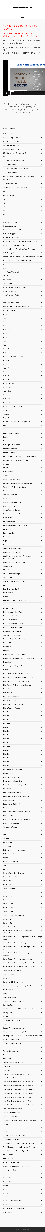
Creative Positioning (11, 495)
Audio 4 (6, 360)
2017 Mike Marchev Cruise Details (15, 168)
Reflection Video (9, 854)
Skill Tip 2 (6, 1024)
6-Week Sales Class (10, 222)
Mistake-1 (7, 712)
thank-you (7, 1059)
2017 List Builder (9, 165)
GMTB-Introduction (10, 570)
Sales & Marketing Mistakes (13, 873)
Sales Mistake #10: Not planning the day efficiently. (18, 932)
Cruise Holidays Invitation (13, 502)
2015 (5, 157)
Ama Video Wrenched (11, 272)
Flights (5, 541)
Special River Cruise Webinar (14, 1028)
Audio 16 (6, 337)
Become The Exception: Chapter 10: (16, 422)
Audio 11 (6, 318)
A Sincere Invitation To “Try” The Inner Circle (20, 241)
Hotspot (6, 597)
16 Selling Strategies (11, 149)
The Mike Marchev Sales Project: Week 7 (18, 1097)
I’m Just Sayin (8, 608)
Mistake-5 (7, 750)
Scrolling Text (8, 1005)
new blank (7, 789)
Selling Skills (8, 1013)
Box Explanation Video (11, 445)
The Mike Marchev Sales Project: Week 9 (18, 1105)
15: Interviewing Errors (11, 145)
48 (4, 211)
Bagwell (6, 418)
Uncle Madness (9, 1155)
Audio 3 (6, 353)
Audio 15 (6, 333)
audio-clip (7, 410)
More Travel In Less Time (12, 781)
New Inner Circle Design (12, 792)
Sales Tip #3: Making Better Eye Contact (18, 986)
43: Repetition (8, 195)
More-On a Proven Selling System (15, 785)
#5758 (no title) (9, 134)
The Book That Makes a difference (16, 1074)
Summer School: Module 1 (12, 1043)
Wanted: (6, 1197)
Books (5, 437)
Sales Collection (9, 888)
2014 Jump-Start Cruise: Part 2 (14, 153)
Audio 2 (6, 349)
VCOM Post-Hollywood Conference (16, 1166)
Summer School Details (11, 1040)
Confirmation (8, 491)
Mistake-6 (7, 754)
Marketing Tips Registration (13, 666)
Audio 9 (6, 379)
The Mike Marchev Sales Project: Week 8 (18, 1101)
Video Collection (9, 1178)
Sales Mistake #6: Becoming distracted (17, 959)
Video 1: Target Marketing (12, 138)
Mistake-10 (7, 716)
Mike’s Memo (8, 689)
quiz (4, 831)
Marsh (5, 670)
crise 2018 (7, 498)
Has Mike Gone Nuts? (11, 589)
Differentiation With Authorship (15, 525)
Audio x (6, 395)
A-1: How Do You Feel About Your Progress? (19, 249)
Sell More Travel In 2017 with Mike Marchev (19, 1009)
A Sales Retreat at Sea (11, 237)
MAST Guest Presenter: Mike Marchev (17, 673)
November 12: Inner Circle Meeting (16, 796)
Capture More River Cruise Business (16, 460)
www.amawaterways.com (15, 109)
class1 (5, 475)
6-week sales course (11, 226)
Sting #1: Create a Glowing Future (15, 1032)
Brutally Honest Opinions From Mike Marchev (20, 456)
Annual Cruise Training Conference (16, 307)
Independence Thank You (12, 612)
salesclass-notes (9, 997)
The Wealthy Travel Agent (13, 1109)
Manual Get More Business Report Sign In (18, 658)
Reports (6, 858)
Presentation (8, 815)
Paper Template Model (11, 804)
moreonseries (22, 7)
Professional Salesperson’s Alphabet (17, 819)
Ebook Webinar (8, 537)
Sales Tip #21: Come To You (13, 982)
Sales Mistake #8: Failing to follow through (19, 967)
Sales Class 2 (8, 885)
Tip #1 (5, 1124)
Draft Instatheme (9, 533)
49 (4, 214)
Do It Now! (7, 529)
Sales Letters (8, 923)
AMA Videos (7, 276)
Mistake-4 (7, 746)
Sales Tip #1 (7, 978)
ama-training (8, 284)
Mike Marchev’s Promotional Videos (16, 681)
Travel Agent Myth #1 (11, 1139)
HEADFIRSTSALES (10, 593)
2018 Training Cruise (10, 180)
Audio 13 (6, 326)
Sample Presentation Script (13, 1001)
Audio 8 (6, 376)
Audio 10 (6, 314)
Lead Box (6, 650)
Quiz (5, 835)
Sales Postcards (9, 974)
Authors (6, 414)
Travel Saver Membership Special (15, 1151)
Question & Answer (10, 827)
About (5, 264)
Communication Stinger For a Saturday (17, 483)
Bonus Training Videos (11, 433)
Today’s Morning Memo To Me (14, 1135)
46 (4, 203)
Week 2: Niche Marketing (12, 1201)
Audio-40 (6, 403)
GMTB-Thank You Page (11, 574)
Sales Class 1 (8, 881)
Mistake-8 (7, 762)
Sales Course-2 (8, 896)
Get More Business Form (12, 548)
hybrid (5, 604)
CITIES (5, 468)
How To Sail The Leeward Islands (15, 601)
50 (4, 218)
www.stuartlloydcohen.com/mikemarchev (21, 52)
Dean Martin (7, 518)
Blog (5, 426)
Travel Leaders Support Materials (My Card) (19, 1147)
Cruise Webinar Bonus (11, 510)
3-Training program (10, 184)
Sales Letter (8, 919)
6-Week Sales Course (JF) (12, 230)
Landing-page (8, 647)
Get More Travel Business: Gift (14, 562)
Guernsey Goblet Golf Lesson (14, 581)
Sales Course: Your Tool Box (13, 915)
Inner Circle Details (10, 616)
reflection (7, 846)
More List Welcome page (12, 777)
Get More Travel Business (12, 552)
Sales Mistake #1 (9, 927)
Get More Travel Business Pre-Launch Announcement (17, 557)
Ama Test (6, 268)
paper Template (9, 800)
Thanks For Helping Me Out (13, 1063)
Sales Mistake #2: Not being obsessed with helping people (22, 938)
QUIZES (6, 838)
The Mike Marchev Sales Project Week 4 (18, 1082)
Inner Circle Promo (10, 620)
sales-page (7, 993)
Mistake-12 (7, 723)
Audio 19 (6, 345)
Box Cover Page (9, 441)
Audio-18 (6, 399)
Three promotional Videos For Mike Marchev (19, 1120)
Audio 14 (6, 330)
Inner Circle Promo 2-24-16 (13, 624)
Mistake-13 (7, 727)
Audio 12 (6, 322)
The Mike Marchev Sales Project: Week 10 (18, 1089)
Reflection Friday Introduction (14, 850)
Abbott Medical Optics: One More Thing (18, 261)
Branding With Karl (10, 449)
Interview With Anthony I (12, 631)
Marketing (7, 662)
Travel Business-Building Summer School (18, 1143)
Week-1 (6, 1205)
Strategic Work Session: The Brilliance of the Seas (22, 1036)
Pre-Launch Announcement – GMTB (16, 812)
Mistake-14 (7, 731)
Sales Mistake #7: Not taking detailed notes (19, 963)
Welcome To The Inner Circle (14, 1208)
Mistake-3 (7, 743)
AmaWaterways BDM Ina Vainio (14, 287)
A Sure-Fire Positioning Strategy (15, 245)
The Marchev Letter (10, 1078)
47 (4, 207)
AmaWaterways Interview (12, 291)
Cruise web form (9, 506)
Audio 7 (6, 372)
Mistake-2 (7, 739)
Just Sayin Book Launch (12, 635)
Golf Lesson (7, 578)
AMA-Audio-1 (8, 280)
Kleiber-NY (7, 643)
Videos (5, 1189)
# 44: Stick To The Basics (12, 142)
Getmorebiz (7, 566)
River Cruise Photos (10, 862)
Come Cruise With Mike (11, 479)
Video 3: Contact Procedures (14, 1174)
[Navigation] (22, 17)
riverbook (6, 865)
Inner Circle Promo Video (12, 627)
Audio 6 (6, 368)
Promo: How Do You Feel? (12, 823)
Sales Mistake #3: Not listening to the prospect (21, 943)
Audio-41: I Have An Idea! (12, 406)
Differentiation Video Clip (13, 521)
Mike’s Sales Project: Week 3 (13, 704)
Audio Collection (9, 387)
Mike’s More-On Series (11, 696)
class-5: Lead (8, 472)
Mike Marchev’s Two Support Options (17, 685)
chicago (6, 464)
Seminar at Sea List (10, 1016)
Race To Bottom (9, 842)
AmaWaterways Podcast (12, 295)
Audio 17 (6, 341)
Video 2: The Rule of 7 (11, 1170)
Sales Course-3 (8, 900)
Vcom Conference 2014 (11, 1162)
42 (4, 191)
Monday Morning (9, 773)
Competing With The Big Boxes (15, 487)
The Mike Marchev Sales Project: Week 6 (18, 1093)
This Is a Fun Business (11, 1112)
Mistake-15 (7, 735)
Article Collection (9, 310)
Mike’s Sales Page (9, 700)
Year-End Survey (9, 1212)
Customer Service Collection (14, 514)
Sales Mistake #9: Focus (12, 970)
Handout (6, 585)
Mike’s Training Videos (11, 708)
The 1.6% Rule (8, 1070)
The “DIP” (7, 1066)
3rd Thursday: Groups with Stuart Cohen (18, 188)
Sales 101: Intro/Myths (11, 877)
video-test (7, 1185)
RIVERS (6, 869)
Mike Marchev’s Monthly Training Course (18, 677)
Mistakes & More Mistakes (13, 769)
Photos (6, 808)
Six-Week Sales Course (11, 1020)
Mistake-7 (7, 758)
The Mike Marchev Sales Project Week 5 (18, 1086)
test (4, 1055)
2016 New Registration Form (13, 161)
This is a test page (10, 1116)
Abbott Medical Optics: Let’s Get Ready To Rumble (22, 257)
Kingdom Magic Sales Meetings (14, 639)
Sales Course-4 (8, 904)
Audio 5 (6, 364)
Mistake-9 (7, 766)
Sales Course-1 (8, 892)
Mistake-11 (7, 720)
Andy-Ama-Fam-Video (11, 303)
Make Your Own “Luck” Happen (14, 654)
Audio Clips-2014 (9, 383)
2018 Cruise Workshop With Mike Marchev (18, 176)
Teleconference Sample (12, 1051)
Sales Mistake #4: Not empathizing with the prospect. (19, 948)
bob (4, 429)
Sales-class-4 (8, 990)
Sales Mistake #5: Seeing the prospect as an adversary (19, 954)
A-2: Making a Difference (12, 253)
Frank (5, 545)
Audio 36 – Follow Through (13, 356)
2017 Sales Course (10, 172)
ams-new (6, 299)
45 (4, 199)
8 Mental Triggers (9, 234)
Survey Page (7, 1047)
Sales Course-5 (8, 908)
